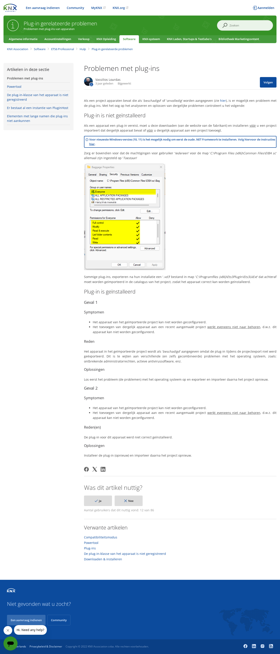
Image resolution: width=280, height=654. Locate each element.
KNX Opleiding (106, 39)
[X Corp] (94, 469)
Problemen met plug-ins (25, 78)
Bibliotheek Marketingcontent (239, 39)
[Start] (10, 7)
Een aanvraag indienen (43, 8)
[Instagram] (263, 646)
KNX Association (17, 49)
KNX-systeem (151, 39)
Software (129, 39)
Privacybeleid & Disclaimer (46, 646)
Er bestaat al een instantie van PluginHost (37, 108)
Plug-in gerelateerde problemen (112, 49)
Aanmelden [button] (265, 8)
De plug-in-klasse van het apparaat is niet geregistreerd (37, 97)
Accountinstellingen (57, 39)
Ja (100, 501)
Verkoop (83, 39)
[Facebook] (86, 469)
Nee (130, 501)
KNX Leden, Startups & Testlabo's (189, 39)
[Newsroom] (271, 646)
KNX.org (119, 8)
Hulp (83, 49)
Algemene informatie (23, 39)
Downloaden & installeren (103, 559)
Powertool (14, 86)
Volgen (268, 82)
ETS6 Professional (62, 49)
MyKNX (96, 8)
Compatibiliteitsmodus (100, 537)
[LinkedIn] (103, 469)
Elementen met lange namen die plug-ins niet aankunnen (37, 118)
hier (223, 100)
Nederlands (19, 646)
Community (75, 8)
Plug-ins (90, 548)
